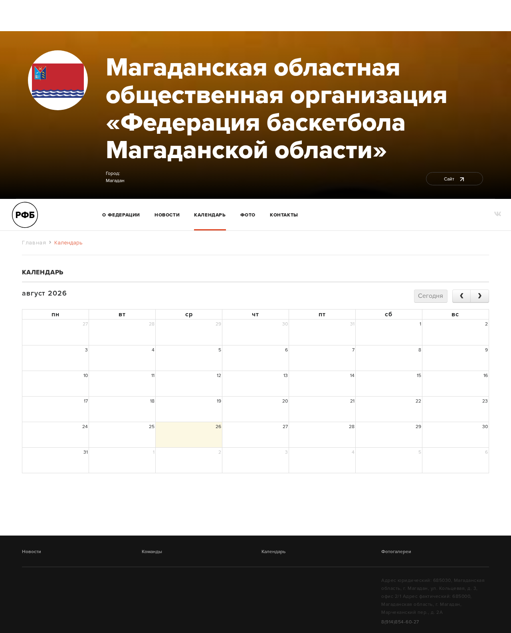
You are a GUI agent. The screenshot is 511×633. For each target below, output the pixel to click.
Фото (248, 215)
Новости (167, 215)
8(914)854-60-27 (400, 622)
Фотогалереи (396, 551)
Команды (152, 551)
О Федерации (121, 215)
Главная (34, 242)
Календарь (210, 215)
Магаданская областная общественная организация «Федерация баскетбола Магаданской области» (277, 109)
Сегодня (430, 296)
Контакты (284, 215)
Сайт (450, 179)
